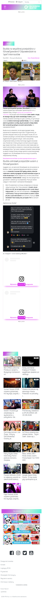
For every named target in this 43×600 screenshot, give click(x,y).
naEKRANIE (3, 592)
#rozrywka (13, 58)
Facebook (11, 2)
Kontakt (3, 565)
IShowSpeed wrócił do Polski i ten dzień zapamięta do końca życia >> (19, 158)
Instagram (20, 2)
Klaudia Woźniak (35, 58)
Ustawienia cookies (21, 585)
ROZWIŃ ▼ (21, 284)
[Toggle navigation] (5, 7)
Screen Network (5, 589)
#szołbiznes (19, 58)
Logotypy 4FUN (5, 568)
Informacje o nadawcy (7, 582)
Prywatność (4, 571)
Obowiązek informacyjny (8, 575)
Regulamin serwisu (6, 578)
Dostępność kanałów (7, 561)
